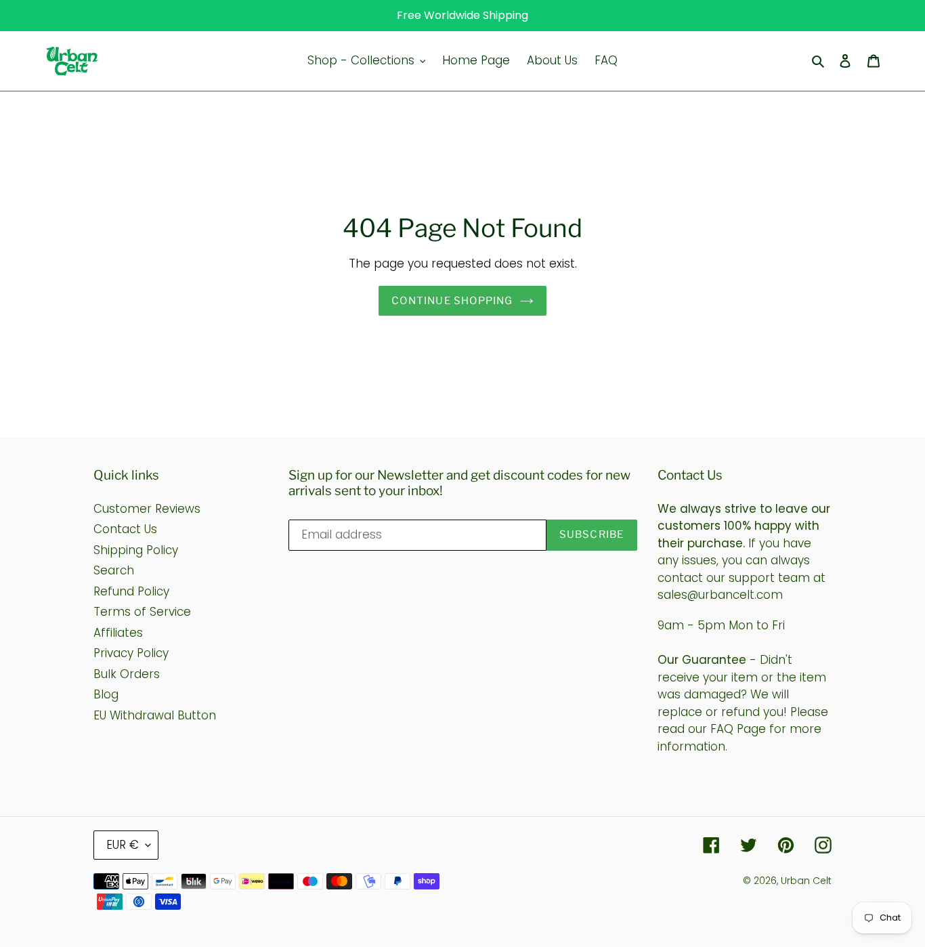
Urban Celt (806, 880)
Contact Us (125, 529)
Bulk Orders (126, 674)
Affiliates (118, 633)
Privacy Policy (131, 653)
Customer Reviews (146, 509)
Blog (106, 694)
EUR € (122, 845)
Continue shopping (452, 301)
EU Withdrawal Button (154, 715)
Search (113, 570)
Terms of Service (142, 612)
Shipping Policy (135, 550)
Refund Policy (131, 591)
